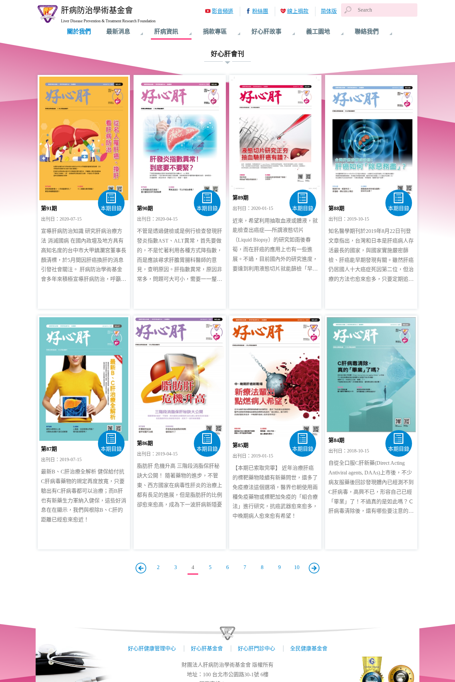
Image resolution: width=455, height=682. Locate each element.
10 (296, 567)
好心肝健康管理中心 (152, 648)
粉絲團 (260, 11)
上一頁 (141, 568)
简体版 (329, 11)
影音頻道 (222, 11)
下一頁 (314, 568)
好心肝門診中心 (256, 648)
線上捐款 (297, 11)
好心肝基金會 (207, 648)
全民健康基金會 (308, 648)
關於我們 (79, 31)
